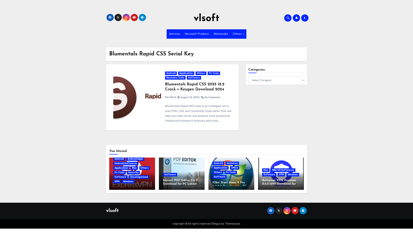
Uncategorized (139, 177)
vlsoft (206, 19)
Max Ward (170, 97)
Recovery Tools (175, 77)
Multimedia (221, 34)
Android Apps (135, 159)
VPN (117, 181)
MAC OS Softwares (283, 170)
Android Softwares (126, 163)
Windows (128, 181)
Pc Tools (214, 73)
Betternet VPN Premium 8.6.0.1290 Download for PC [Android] (279, 184)
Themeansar (232, 223)
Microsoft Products (197, 34)
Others (237, 34)
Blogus (216, 223)
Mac (134, 168)
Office (234, 167)
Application (186, 73)
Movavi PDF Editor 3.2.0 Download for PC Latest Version (180, 184)
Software (194, 77)
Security (133, 172)
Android (171, 73)
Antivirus (174, 34)
